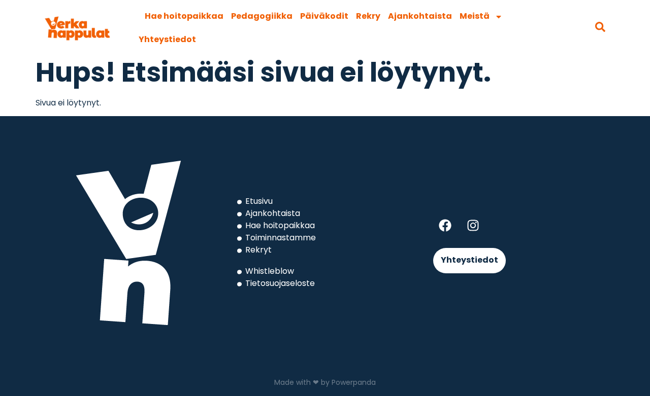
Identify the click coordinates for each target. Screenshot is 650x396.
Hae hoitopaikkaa (184, 17)
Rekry (368, 17)
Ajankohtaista (420, 17)
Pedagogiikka (261, 17)
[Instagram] (472, 225)
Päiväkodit (324, 17)
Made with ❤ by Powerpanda (325, 383)
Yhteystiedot (167, 40)
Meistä (475, 17)
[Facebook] (445, 225)
